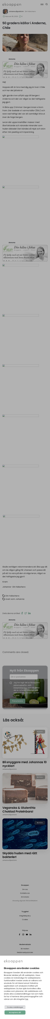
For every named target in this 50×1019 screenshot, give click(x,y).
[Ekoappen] (13, 961)
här (26, 999)
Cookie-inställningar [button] (15, 1007)
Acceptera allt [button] (15, 1012)
